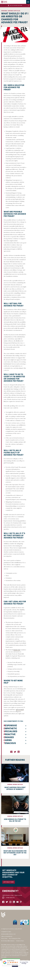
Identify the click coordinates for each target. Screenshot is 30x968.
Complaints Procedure (6, 931)
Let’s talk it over (8, 882)
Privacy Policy (4, 938)
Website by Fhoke (20, 940)
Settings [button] (24, 963)
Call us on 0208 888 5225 (6, 936)
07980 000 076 (10, 897)
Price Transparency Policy (15, 938)
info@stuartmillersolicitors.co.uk (8, 934)
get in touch (20, 709)
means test (16, 649)
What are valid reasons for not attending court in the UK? (14, 853)
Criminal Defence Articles (10, 10)
